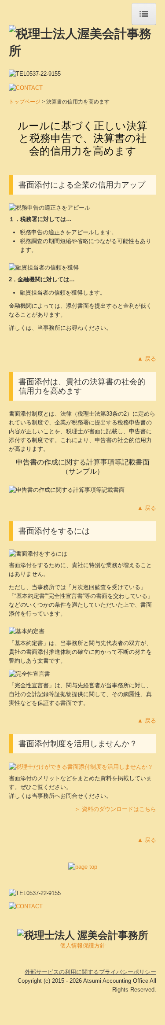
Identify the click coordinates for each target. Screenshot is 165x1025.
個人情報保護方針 (83, 945)
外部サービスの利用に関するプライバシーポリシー (90, 972)
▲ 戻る (146, 358)
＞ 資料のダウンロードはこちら (115, 809)
